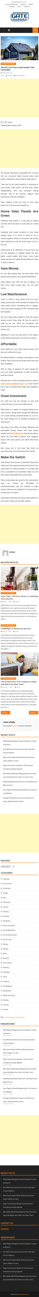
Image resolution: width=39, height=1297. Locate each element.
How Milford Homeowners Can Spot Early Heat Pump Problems (19, 751)
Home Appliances (9, 930)
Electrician (6, 902)
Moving (5, 949)
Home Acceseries (9, 925)
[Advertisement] (19, 98)
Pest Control (7, 963)
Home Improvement (12, 4)
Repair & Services (9, 995)
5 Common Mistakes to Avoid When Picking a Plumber (7, 713)
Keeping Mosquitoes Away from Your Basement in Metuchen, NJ (20, 783)
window (5, 1009)
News (5, 953)
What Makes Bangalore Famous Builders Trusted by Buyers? (19, 742)
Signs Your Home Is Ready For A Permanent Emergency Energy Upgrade (18, 767)
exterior (5, 907)
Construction (7, 884)
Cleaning (6, 879)
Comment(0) (20, 75)
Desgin (5, 893)
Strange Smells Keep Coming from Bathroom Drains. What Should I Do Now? (18, 799)
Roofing (5, 1000)
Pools (5, 977)
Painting (6, 958)
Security (6, 1005)
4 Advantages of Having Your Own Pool (16, 629)
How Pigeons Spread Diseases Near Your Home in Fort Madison (20, 791)
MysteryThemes (23, 1294)
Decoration (7, 888)
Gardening (6, 921)
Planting (6, 967)
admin (10, 75)
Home (19, 6)
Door (4, 897)
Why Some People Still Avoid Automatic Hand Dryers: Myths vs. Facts (18, 759)
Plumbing (12, 6)
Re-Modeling (7, 986)
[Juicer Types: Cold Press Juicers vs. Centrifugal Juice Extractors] (19, 578)
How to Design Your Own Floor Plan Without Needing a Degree (34, 713)
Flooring (6, 911)
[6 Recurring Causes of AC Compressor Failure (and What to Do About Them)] (19, 664)
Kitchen (31, 4)
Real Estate (7, 991)
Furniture (23, 4)
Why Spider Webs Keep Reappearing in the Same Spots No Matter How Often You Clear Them (19, 775)
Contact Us (27, 6)
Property (6, 981)
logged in (15, 726)
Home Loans (7, 939)
